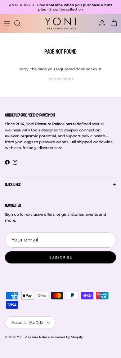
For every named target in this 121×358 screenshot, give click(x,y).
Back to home (60, 79)
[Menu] (7, 23)
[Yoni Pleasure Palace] (60, 23)
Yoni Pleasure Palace (33, 337)
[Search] (20, 23)
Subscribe (60, 257)
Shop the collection (66, 9)
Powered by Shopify (67, 337)
